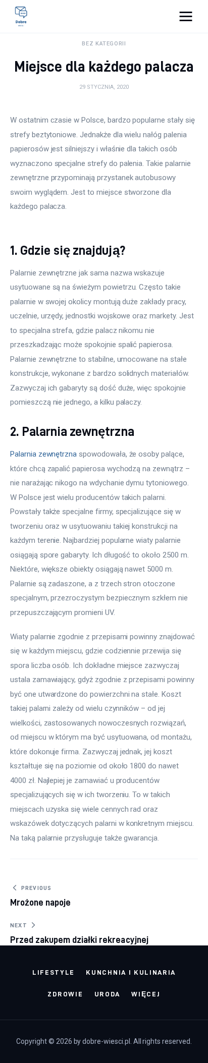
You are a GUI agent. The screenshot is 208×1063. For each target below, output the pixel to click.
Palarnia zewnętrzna (43, 454)
